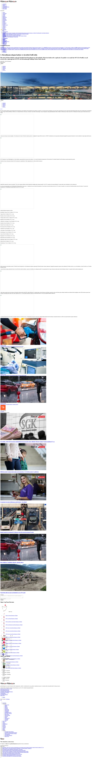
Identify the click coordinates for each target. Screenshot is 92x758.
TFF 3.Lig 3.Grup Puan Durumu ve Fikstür (12, 634)
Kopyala (4, 70)
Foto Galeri (4, 721)
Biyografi (4, 726)
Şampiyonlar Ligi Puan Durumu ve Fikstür (12, 658)
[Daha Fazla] (0, 101)
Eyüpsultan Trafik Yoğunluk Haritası (6, 691)
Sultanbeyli (4, 44)
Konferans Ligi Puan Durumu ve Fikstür (12, 664)
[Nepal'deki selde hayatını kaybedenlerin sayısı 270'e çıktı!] (23, 590)
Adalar (4, 12)
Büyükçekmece (5, 24)
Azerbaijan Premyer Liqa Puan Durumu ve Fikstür (14, 655)
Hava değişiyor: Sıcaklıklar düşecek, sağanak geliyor (10, 49)
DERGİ (4, 39)
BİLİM (4, 34)
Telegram (4, 68)
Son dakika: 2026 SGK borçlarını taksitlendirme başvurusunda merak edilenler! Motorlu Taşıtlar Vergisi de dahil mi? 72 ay (22, 47)
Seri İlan (4, 724)
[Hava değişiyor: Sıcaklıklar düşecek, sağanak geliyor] (23, 560)
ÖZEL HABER (7, 715)
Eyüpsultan (4, 29)
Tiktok (19, 35)
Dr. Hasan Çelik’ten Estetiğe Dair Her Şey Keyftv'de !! (52, 49)
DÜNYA (6, 707)
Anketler (4, 727)
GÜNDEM (4, 4)
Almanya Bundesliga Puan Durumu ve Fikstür (13, 640)
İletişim (6, 36)
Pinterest (4, 67)
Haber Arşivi (2, 695)
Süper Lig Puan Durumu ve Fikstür (11, 615)
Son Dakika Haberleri (4, 694)
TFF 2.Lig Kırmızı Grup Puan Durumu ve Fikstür (13, 624)
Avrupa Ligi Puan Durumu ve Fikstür (11, 661)
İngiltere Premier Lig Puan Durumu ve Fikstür (13, 643)
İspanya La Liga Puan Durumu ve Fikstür (12, 646)
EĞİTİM (6, 708)
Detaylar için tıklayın (3, 653)
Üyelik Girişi (16, 36)
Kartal (4, 37)
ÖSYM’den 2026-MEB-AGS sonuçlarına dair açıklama (73, 49)
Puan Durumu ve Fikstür (4, 692)
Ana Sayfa (4, 702)
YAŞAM (6, 720)
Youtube (16, 35)
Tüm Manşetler (3, 693)
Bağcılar (4, 16)
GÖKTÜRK (5, 40)
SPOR (6, 717)
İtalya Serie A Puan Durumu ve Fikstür (12, 649)
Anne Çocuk (18, 34)
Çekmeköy (4, 26)
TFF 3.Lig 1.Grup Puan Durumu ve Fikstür (12, 627)
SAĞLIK (6, 716)
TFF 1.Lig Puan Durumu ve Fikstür (11, 618)
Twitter (7, 35)
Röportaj (4, 725)
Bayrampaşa (5, 20)
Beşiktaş (4, 21)
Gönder (2, 599)
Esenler (4, 27)
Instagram (10, 35)
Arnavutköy (5, 13)
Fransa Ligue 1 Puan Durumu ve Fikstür (12, 652)
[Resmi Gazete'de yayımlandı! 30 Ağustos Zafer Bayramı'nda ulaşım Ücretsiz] (23, 530)
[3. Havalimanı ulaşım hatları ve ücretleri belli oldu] (46, 99)
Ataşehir (4, 14)
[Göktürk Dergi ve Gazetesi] (8, 2)
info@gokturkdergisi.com (4, 689)
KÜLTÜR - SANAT (12, 34)
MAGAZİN (5, 8)
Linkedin (13, 35)
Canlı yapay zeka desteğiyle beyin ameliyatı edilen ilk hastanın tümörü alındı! (75, 48)
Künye (4, 36)
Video (4, 722)
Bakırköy (4, 18)
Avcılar (4, 15)
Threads (22, 35)
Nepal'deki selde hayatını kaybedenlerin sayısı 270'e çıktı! (31, 49)
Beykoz (4, 22)
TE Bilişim (2, 411)
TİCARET (7, 34)
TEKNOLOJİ (7, 718)
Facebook (4, 35)
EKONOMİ (5, 7)
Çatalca (4, 25)
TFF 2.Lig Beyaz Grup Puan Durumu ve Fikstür (13, 621)
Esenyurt (4, 28)
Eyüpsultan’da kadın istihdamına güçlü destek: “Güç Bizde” (13, 502)
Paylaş (2, 63)
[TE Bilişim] (3, 409)
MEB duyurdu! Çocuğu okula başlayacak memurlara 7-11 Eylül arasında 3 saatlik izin (59, 47)
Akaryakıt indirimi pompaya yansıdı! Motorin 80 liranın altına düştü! (20, 48)
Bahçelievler (5, 17)
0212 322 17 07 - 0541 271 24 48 (6, 688)
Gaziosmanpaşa (5, 31)
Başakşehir (4, 19)
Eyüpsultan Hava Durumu (4, 690)
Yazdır (4, 69)
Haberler (4, 51)
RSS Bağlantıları (10, 36)
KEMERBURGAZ (6, 6)
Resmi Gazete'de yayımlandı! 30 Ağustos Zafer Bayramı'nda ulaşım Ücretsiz (46, 48)
